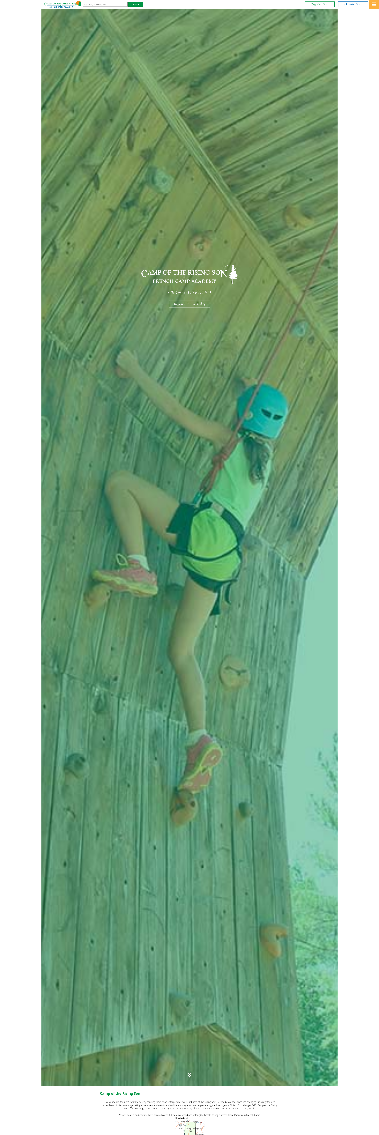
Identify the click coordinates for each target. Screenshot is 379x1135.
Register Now (320, 4)
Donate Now (353, 4)
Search (136, 4)
